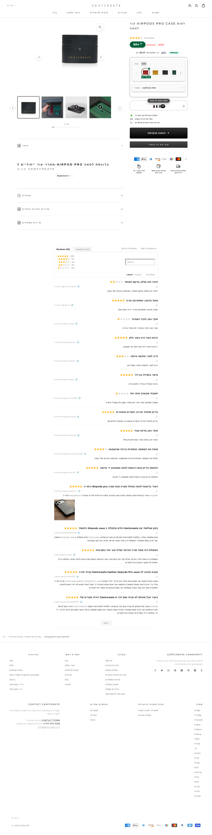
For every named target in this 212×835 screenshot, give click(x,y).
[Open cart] (203, 5)
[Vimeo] (188, 670)
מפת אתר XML (16, 689)
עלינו (11, 665)
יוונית (196, 767)
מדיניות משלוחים (31, 222)
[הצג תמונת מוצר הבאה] (101, 57)
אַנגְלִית (197, 710)
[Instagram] (168, 670)
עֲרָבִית (197, 762)
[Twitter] (162, 670)
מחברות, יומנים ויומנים (148, 710)
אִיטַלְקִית (198, 729)
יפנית (196, 781)
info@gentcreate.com (49, 727)
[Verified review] (78, 286)
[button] (158, 52)
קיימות (12, 679)
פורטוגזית (198, 720)
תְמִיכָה (68, 684)
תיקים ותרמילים (72, 670)
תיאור (25, 145)
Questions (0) (82, 249)
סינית (196, 777)
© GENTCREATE (21, 825)
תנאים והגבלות (111, 684)
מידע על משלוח (112, 689)
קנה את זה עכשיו (158, 144)
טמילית (197, 796)
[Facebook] (155, 670)
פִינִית (196, 758)
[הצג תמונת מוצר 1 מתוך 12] (28, 107)
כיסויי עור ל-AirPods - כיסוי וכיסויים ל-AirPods (25, 637)
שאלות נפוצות (111, 670)
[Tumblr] (202, 670)
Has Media (150, 275)
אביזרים (68, 675)
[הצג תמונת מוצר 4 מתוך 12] (100, 107)
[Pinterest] (175, 670)
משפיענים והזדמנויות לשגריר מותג (24, 675)
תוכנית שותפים (15, 670)
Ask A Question (148, 248)
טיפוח (92, 720)
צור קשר (108, 660)
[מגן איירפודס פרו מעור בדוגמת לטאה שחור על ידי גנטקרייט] (70, 57)
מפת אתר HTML (16, 684)
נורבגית (197, 753)
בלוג (11, 660)
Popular (138, 275)
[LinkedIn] (195, 670)
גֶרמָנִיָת (197, 724)
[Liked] (157, 286)
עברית (10, 5)
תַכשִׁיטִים (94, 710)
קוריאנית (198, 772)
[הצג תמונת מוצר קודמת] (39, 57)
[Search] (196, 5)
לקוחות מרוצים (144, 715)
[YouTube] (182, 670)
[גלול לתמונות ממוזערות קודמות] (12, 108)
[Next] (180, 73)
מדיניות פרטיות (112, 665)
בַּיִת (66, 660)
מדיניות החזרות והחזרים (35, 209)
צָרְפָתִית (197, 734)
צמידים (93, 715)
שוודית (197, 743)
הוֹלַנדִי (197, 739)
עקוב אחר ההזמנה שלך (115, 694)
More (106, 623)
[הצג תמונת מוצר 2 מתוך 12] (52, 107)
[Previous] (136, 73)
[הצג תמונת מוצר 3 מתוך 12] (76, 107)
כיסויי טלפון (70, 665)
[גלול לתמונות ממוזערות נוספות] (120, 108)
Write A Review (129, 248)
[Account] (189, 5)
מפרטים (26, 195)
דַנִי (195, 748)
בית (4, 637)
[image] (64, 509)
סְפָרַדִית (197, 715)
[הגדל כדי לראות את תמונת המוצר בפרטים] (100, 27)
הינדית (197, 791)
